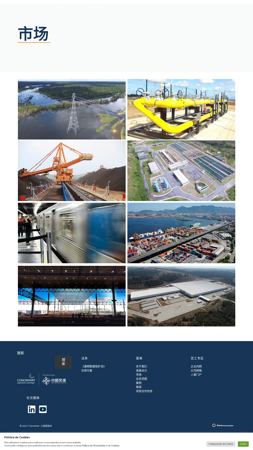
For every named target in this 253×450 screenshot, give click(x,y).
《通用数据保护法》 (93, 366)
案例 (138, 383)
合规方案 (86, 370)
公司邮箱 (196, 370)
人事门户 (196, 375)
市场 (138, 375)
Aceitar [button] (243, 444)
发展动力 (141, 370)
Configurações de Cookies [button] (220, 444)
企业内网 (196, 366)
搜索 (20, 353)
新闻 (138, 387)
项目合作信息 (144, 391)
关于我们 (141, 366)
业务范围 (141, 379)
